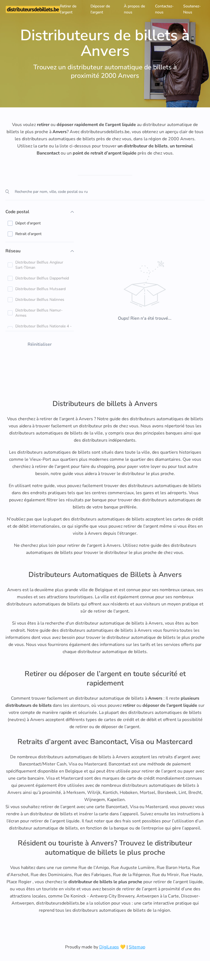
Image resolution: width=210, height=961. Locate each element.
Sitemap (137, 947)
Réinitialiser (40, 344)
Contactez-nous (164, 9)
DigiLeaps (109, 947)
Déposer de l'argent (100, 9)
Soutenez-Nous (192, 9)
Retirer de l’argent (68, 9)
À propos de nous (134, 9)
